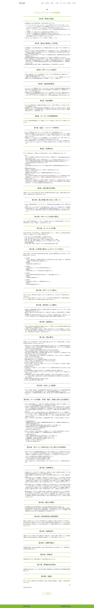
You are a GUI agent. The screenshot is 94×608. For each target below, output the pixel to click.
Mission (42, 3)
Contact (73, 3)
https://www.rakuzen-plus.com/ (60, 29)
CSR (61, 3)
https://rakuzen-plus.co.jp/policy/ (53, 204)
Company (69, 3)
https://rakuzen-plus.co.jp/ (31, 75)
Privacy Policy (26, 606)
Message (47, 3)
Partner (57, 3)
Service (51, 3)
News (64, 3)
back (48, 593)
